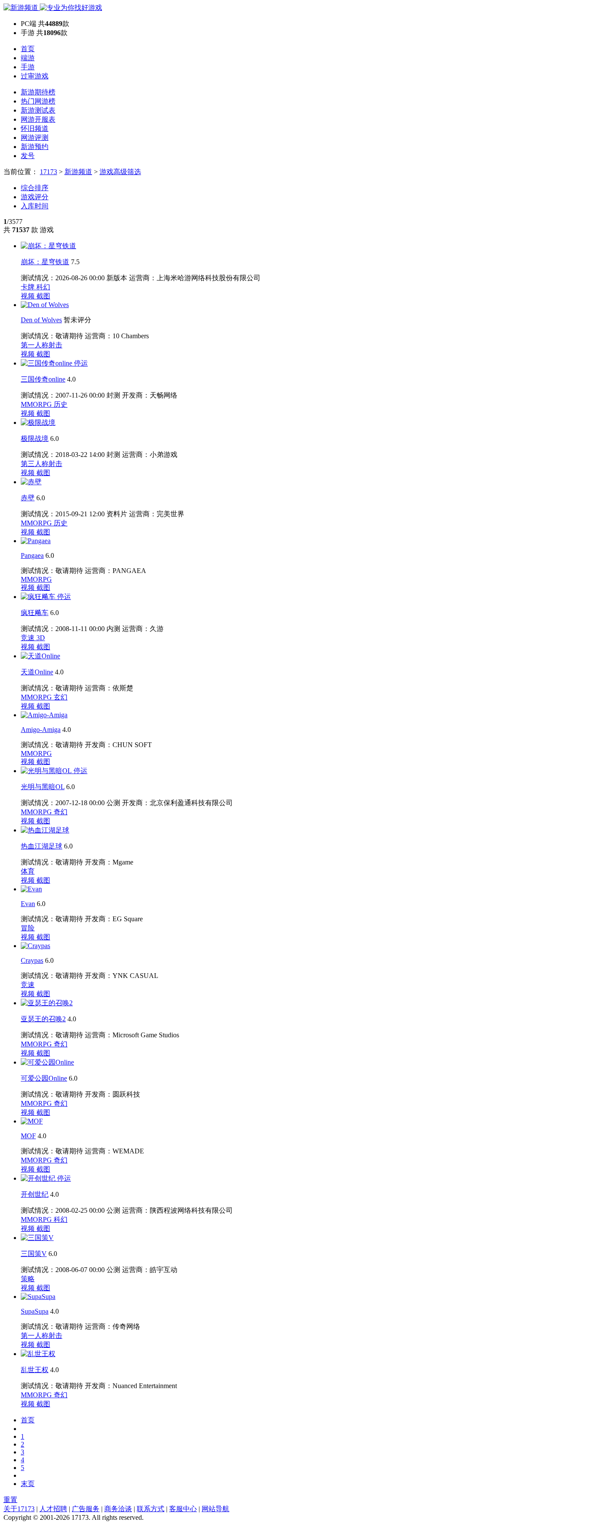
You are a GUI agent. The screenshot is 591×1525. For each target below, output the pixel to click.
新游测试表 (38, 110)
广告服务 (86, 1508)
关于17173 (19, 1508)
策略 (28, 1278)
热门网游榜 (38, 101)
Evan (28, 903)
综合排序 (34, 187)
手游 (28, 67)
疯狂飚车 (34, 612)
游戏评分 (34, 197)
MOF (28, 1136)
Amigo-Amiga (41, 729)
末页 (28, 1483)
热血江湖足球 (41, 846)
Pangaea (32, 555)
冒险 (28, 928)
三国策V (34, 1253)
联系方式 (150, 1508)
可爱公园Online (44, 1078)
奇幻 (60, 812)
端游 (28, 58)
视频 (28, 296)
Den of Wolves (41, 320)
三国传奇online (43, 379)
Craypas (32, 960)
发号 (28, 155)
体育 (28, 871)
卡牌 (28, 287)
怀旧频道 (34, 128)
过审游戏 (34, 76)
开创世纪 (34, 1194)
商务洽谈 (118, 1508)
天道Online (37, 672)
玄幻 (60, 697)
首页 (28, 48)
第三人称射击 (41, 463)
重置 (10, 1499)
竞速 (28, 637)
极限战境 (34, 438)
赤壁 (28, 498)
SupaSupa (34, 1311)
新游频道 (78, 171)
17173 (48, 171)
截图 (43, 296)
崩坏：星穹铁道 (45, 261)
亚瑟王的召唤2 (43, 1019)
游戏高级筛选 (120, 171)
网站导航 (215, 1508)
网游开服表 (38, 119)
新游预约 (34, 146)
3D (40, 637)
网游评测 (34, 137)
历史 (60, 404)
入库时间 (34, 206)
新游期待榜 (38, 92)
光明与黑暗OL (42, 786)
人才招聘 (53, 1508)
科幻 (43, 287)
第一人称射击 (41, 345)
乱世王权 (34, 1369)
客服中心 (183, 1508)
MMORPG (37, 404)
